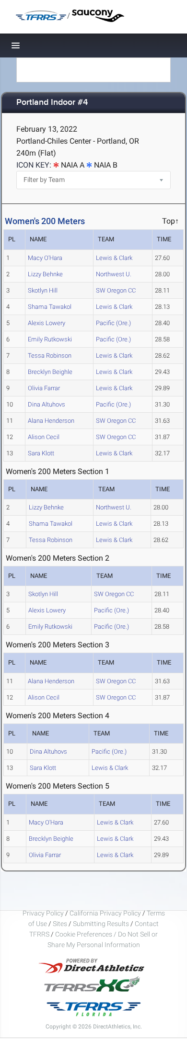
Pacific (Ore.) (113, 323)
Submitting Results (101, 923)
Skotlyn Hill (43, 290)
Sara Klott (41, 453)
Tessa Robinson (49, 355)
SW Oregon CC (116, 290)
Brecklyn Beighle (50, 371)
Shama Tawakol (49, 306)
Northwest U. (113, 274)
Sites (60, 923)
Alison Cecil (43, 437)
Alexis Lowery (46, 323)
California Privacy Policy (105, 913)
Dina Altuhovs (46, 404)
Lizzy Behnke (45, 274)
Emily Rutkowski (50, 339)
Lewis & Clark (114, 257)
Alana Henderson (51, 420)
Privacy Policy (43, 913)
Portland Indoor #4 (52, 102)
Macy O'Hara (45, 257)
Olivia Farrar (44, 388)
